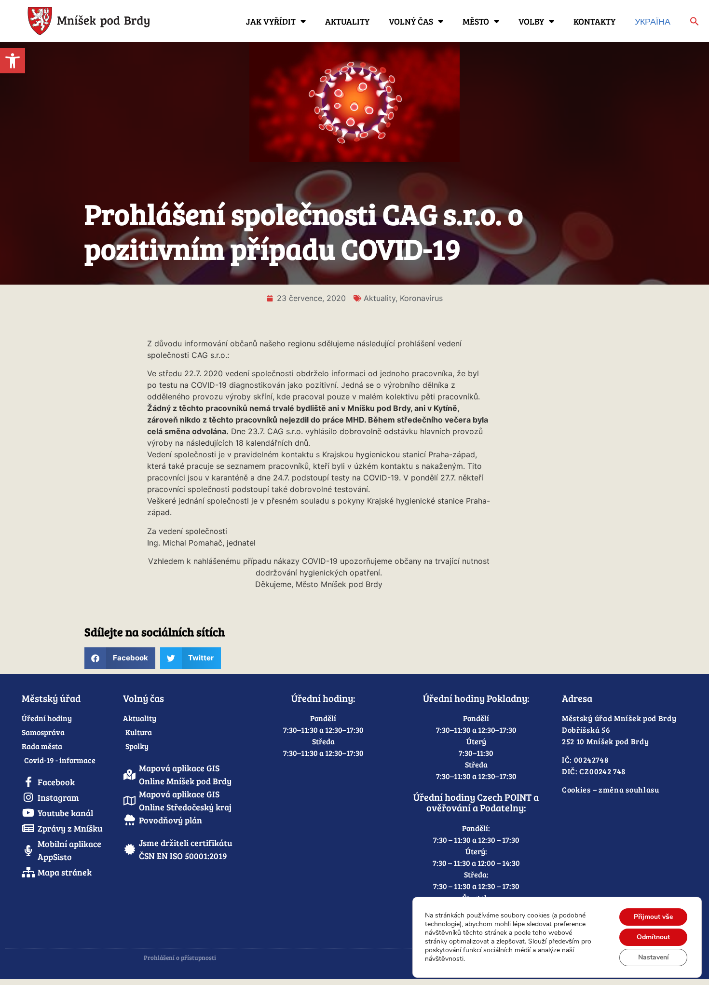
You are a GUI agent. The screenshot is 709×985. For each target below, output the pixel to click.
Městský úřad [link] (51, 698)
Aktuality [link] (347, 21)
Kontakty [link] (594, 21)
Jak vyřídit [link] (271, 21)
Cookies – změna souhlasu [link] (610, 789)
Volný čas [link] (411, 21)
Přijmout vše (653, 916)
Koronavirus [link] (421, 298)
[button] (119, 658)
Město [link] (476, 21)
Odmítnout (653, 937)
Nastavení (653, 957)
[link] (12, 60)
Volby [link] (531, 21)
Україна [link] (652, 21)
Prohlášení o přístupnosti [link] (180, 957)
